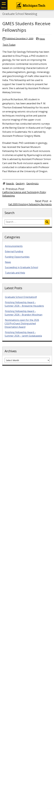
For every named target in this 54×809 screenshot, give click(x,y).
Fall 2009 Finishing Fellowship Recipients (30, 204)
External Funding (14, 251)
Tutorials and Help (15, 272)
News (42, 38)
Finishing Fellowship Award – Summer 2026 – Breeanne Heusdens (24, 304)
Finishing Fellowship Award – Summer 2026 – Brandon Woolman (23, 313)
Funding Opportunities (17, 256)
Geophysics (32, 183)
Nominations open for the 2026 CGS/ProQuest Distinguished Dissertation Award (22, 323)
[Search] (47, 222)
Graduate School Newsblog (19, 14)
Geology (20, 183)
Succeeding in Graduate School (21, 267)
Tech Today (9, 44)
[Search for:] (25, 222)
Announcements (14, 246)
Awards (10, 183)
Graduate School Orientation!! (21, 297)
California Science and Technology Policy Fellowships (24, 194)
